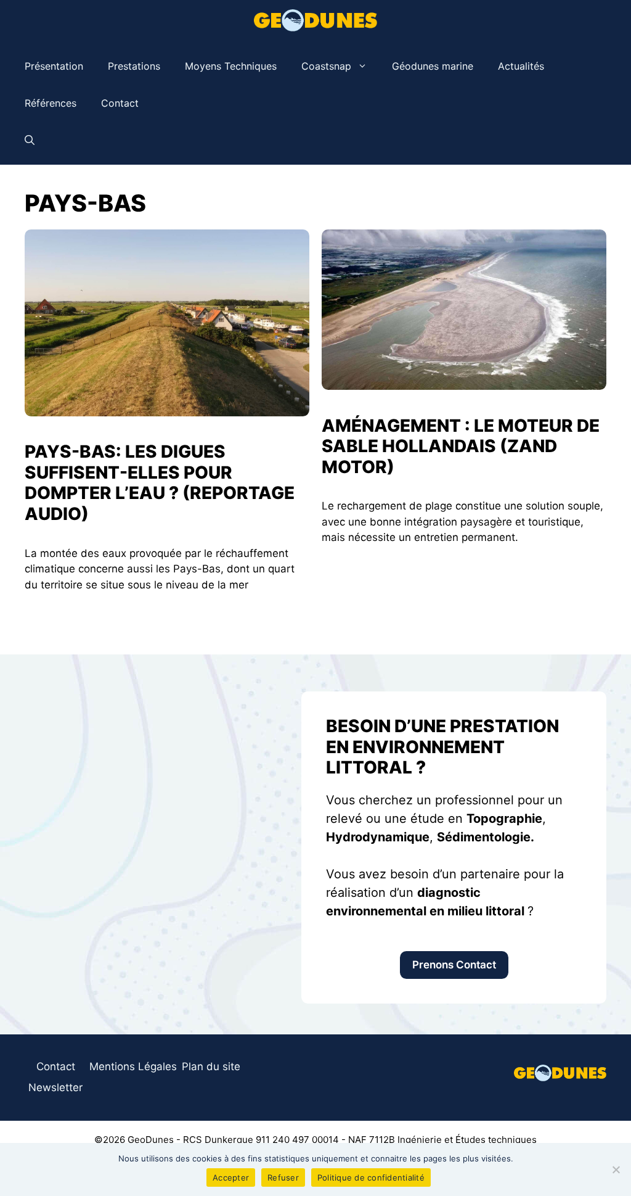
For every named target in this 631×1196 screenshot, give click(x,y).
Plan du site (211, 1066)
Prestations (134, 66)
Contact (120, 103)
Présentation (54, 66)
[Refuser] (615, 1169)
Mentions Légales (133, 1066)
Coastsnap (326, 66)
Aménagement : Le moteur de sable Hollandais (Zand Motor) (461, 446)
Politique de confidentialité (371, 1177)
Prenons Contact (454, 965)
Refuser (283, 1177)
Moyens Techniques (231, 66)
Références (50, 103)
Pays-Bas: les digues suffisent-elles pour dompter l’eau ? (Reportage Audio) (160, 482)
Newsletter (55, 1087)
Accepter (231, 1177)
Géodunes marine (432, 66)
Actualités (521, 66)
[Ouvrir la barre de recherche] (29, 140)
